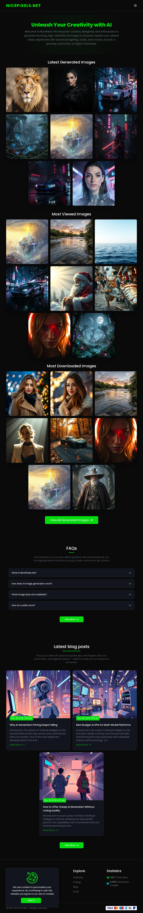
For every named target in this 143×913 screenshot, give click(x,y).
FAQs (76, 891)
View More (70, 619)
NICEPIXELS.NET (23, 5)
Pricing (77, 882)
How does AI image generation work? (32, 583)
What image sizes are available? (29, 594)
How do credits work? (23, 605)
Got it (31, 900)
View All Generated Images (69, 520)
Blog (75, 886)
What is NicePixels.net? (24, 572)
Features (78, 877)
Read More (16, 744)
